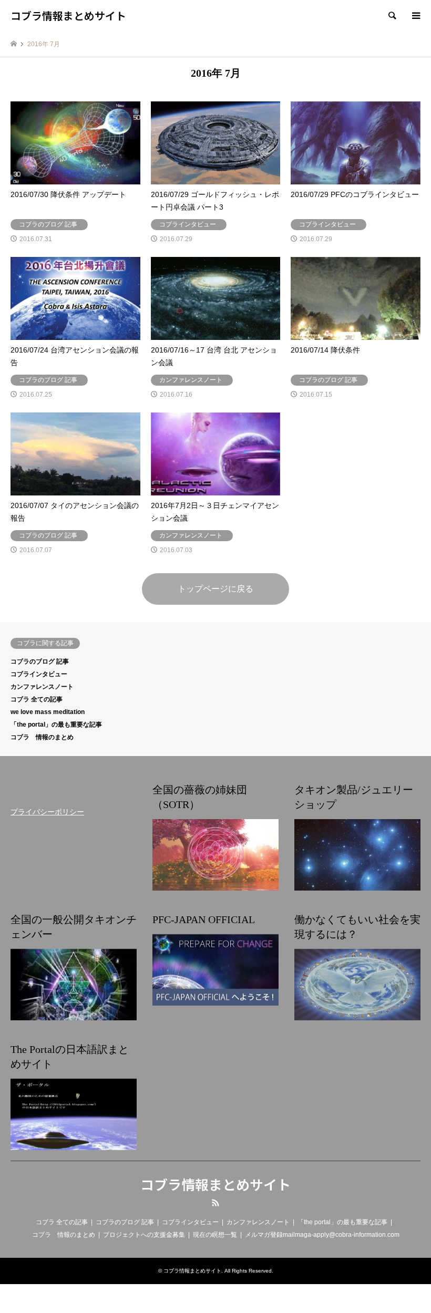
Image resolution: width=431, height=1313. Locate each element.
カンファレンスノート (42, 686)
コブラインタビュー (39, 674)
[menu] (415, 16)
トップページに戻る (215, 588)
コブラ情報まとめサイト (215, 1184)
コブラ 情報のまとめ (42, 737)
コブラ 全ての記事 (37, 699)
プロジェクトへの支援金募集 (144, 1234)
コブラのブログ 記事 (40, 661)
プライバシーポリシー (47, 812)
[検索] (391, 16)
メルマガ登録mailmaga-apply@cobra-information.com (322, 1234)
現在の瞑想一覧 (215, 1234)
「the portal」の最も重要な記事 (56, 724)
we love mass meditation (48, 712)
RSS (215, 1202)
